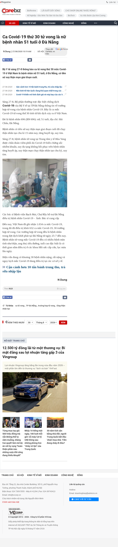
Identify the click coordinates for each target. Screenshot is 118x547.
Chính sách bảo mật (10, 502)
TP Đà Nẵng (31, 306)
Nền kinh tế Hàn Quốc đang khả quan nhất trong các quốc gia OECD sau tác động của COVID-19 (57, 91)
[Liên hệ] (30, 60)
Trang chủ (8, 475)
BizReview (31, 11)
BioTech (71, 15)
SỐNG (84, 23)
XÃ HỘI (12, 23)
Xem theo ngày (16, 322)
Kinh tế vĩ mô (34, 475)
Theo (34, 289)
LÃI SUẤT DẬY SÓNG (51, 11)
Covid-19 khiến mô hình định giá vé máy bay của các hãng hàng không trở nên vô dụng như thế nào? (59, 94)
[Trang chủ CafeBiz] (2, 23)
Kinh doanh (51, 475)
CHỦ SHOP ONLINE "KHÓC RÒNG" (80, 11)
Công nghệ (67, 475)
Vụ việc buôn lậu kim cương (92, 15)
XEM (63, 322)
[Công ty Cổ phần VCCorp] (16, 511)
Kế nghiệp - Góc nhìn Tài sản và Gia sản (44, 15)
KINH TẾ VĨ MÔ (29, 23)
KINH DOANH (49, 23)
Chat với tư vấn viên (82, 499)
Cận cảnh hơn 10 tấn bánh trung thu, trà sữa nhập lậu (39, 87)
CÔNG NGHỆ (68, 23)
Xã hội (40, 51)
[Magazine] (5, 2)
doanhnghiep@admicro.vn (86, 493)
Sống (80, 475)
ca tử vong (20, 306)
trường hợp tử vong (46, 306)
